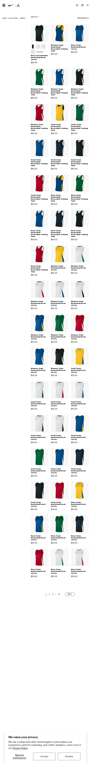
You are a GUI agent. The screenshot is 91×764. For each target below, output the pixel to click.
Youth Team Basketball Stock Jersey (78, 370)
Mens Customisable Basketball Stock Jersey (39, 57)
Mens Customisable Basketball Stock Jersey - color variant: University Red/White (43, 46)
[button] (77, 5)
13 (59, 594)
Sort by (34, 17)
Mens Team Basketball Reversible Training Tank (59, 198)
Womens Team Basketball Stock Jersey (58, 268)
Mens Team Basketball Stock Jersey (78, 47)
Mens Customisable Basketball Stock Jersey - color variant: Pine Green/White (33, 52)
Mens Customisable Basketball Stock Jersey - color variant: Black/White (33, 46)
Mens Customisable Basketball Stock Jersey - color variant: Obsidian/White (38, 46)
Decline (69, 756)
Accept (44, 756)
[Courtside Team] (11, 5)
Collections (13, 18)
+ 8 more (39, 51)
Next (70, 594)
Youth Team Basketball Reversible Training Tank (59, 127)
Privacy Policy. (20, 748)
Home (4, 18)
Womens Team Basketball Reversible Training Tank (59, 48)
